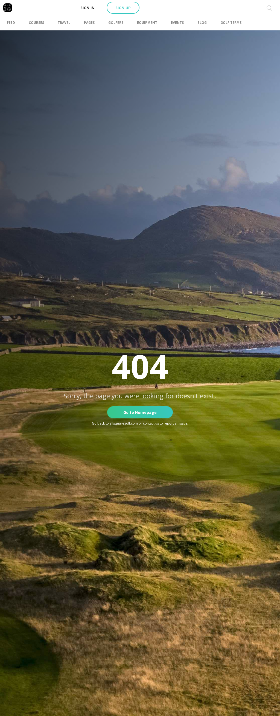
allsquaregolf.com (124, 423)
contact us (151, 423)
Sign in (87, 7)
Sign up (123, 7)
